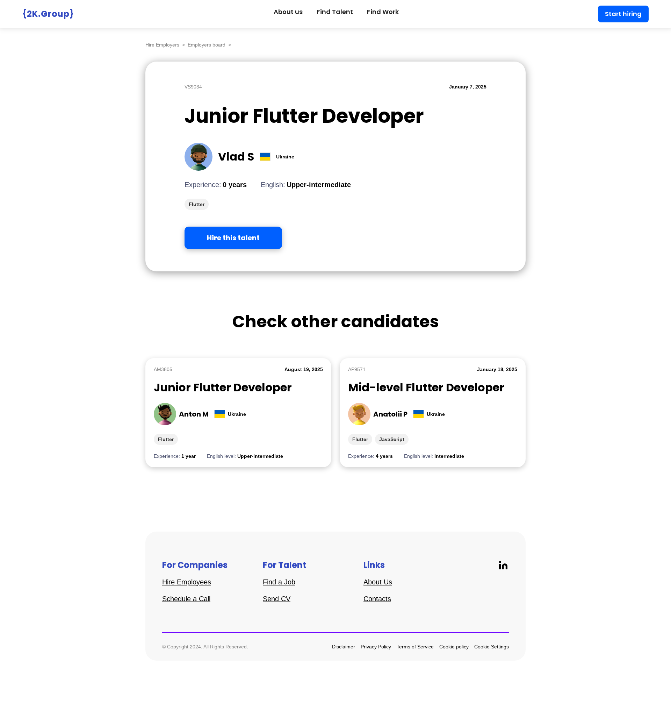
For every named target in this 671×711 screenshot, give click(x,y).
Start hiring (623, 13)
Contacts (377, 599)
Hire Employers (162, 45)
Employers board (206, 45)
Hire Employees (186, 582)
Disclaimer (343, 646)
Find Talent (335, 11)
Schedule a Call (186, 599)
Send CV (276, 599)
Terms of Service (415, 646)
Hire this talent (233, 238)
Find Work (383, 11)
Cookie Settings (491, 646)
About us (288, 11)
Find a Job (279, 582)
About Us (377, 582)
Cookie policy (454, 646)
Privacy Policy (376, 646)
